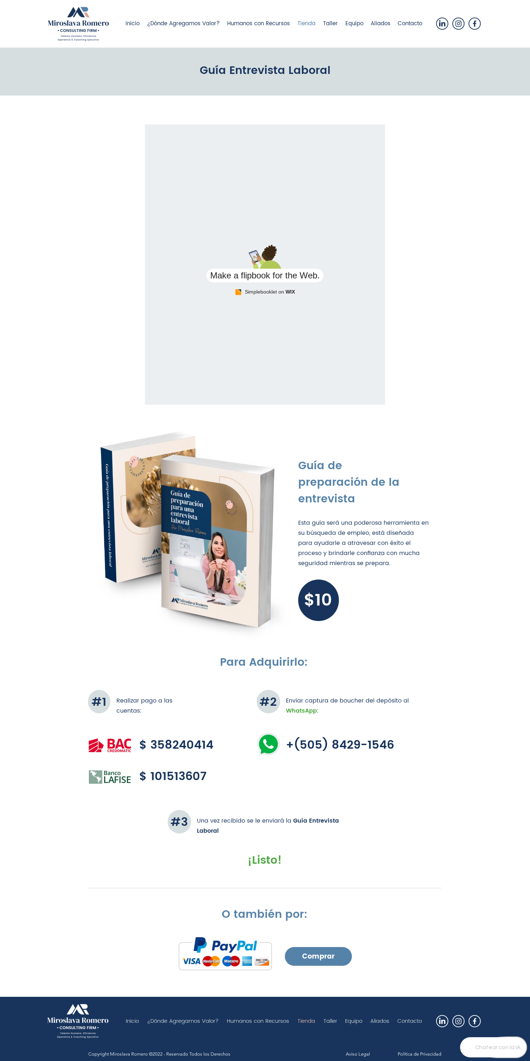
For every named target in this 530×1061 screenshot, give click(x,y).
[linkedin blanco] (442, 1021)
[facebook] (474, 23)
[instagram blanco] (458, 1021)
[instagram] (458, 23)
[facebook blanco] (474, 1021)
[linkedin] (442, 23)
